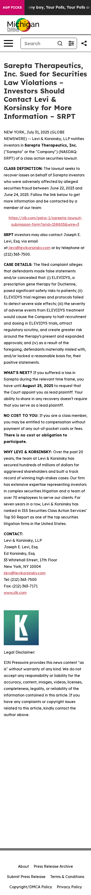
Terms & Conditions (67, 876)
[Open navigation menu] (8, 43)
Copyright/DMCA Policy (30, 887)
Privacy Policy (69, 887)
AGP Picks (12, 7)
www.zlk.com (15, 592)
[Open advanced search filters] (71, 43)
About (23, 866)
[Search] (60, 43)
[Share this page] (84, 43)
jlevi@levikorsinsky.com (29, 247)
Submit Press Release (26, 876)
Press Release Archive (53, 866)
